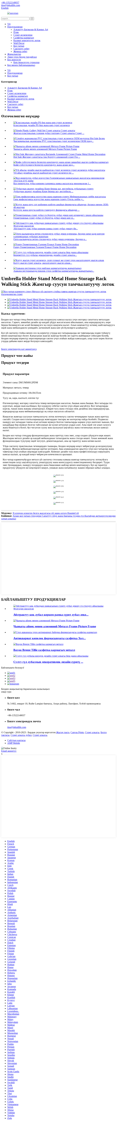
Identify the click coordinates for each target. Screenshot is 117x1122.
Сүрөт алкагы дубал (21, 735)
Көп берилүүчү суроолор (26, 62)
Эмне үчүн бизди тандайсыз (22, 57)
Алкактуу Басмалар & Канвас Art (30, 29)
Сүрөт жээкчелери (22, 35)
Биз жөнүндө (14, 59)
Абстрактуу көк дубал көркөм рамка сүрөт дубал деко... (51, 614)
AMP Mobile (13, 743)
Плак (16, 32)
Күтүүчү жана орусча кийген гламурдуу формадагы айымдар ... (46, 210)
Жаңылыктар (14, 54)
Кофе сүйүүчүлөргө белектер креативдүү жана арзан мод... (43, 165)
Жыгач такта (62, 732)
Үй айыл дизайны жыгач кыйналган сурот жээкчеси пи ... (43, 173)
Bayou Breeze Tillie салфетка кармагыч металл (44, 650)
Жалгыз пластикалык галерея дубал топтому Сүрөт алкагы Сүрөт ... (48, 133)
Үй (9, 24)
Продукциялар (15, 26)
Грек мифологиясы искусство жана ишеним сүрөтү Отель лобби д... (48, 199)
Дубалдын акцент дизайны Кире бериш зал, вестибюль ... (43, 191)
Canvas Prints (77, 732)
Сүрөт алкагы (92, 732)
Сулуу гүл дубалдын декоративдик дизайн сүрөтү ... (48, 661)
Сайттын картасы (16, 740)
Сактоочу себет (21, 48)
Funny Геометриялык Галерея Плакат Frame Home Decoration (44, 247)
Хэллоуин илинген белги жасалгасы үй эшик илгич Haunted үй (46, 513)
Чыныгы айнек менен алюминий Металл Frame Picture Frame (45, 149)
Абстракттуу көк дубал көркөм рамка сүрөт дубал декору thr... (45, 228)
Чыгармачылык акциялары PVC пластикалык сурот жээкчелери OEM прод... (53, 141)
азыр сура (6, 691)
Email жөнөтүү (8, 751)
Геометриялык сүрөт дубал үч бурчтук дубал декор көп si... (43, 218)
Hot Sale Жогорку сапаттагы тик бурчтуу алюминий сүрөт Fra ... (46, 157)
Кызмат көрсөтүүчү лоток (26, 40)
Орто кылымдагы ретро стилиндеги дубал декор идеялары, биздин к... (50, 239)
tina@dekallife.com (16, 727)
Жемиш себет (20, 51)
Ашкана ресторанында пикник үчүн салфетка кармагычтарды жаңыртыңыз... (53, 271)
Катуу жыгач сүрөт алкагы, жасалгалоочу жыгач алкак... (42, 263)
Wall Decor (18, 43)
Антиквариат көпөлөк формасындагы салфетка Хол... (49, 638)
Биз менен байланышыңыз (21, 65)
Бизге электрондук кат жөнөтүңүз (19, 349)
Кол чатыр (18, 46)
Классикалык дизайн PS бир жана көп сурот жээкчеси (41, 125)
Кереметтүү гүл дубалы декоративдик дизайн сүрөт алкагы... (45, 255)
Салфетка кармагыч (23, 37)
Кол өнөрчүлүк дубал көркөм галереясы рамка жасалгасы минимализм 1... (52, 183)
